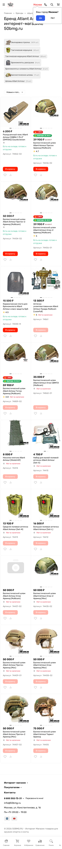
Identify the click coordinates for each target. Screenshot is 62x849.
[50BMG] (10, 4)
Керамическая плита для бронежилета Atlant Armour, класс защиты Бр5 (15, 306)
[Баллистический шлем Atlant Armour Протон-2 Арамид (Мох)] (16, 709)
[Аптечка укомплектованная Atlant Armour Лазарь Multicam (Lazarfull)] (46, 281)
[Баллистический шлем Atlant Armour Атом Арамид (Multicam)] (16, 571)
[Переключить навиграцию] (3, 4)
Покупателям (11, 787)
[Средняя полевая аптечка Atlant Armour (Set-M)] (16, 504)
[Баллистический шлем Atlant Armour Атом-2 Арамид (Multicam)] (46, 197)
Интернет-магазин (15, 783)
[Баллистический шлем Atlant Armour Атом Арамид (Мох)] (46, 640)
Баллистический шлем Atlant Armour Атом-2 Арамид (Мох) (44, 596)
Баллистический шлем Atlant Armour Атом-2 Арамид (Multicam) (44, 230)
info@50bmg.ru (12, 803)
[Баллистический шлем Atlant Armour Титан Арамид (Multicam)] (16, 358)
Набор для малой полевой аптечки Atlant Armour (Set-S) (46, 460)
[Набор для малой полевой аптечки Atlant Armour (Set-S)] (46, 435)
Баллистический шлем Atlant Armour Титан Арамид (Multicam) (14, 391)
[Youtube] (14, 818)
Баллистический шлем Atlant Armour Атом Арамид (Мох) (44, 665)
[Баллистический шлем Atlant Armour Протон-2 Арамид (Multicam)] (16, 197)
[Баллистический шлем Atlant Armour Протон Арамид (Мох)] (16, 640)
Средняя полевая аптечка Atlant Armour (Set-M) (15, 528)
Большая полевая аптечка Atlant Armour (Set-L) (46, 528)
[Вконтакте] (7, 818)
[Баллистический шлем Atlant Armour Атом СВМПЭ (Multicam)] (46, 358)
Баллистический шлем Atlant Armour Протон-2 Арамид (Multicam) (14, 222)
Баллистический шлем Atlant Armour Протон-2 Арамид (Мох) (14, 734)
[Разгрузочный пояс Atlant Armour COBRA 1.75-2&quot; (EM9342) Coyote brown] (16, 112)
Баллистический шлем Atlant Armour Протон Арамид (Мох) (14, 665)
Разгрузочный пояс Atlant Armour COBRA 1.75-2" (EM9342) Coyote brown (15, 137)
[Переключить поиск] (52, 4)
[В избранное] (5, 174)
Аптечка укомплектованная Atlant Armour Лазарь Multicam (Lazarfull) (45, 308)
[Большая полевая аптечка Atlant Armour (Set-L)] (46, 504)
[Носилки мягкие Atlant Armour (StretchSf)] (16, 435)
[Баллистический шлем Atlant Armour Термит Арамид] (46, 709)
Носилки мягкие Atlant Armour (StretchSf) (14, 458)
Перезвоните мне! (34, 798)
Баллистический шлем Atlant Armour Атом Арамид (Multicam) (14, 596)
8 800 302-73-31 (13, 798)
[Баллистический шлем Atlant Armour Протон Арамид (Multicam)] (46, 112)
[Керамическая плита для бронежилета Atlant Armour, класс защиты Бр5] (16, 281)
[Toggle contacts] (45, 4)
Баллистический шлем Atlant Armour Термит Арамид (44, 734)
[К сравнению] (10, 174)
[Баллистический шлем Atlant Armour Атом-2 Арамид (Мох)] (46, 571)
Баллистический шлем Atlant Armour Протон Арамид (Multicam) (44, 145)
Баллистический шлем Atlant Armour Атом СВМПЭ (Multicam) (46, 382)
